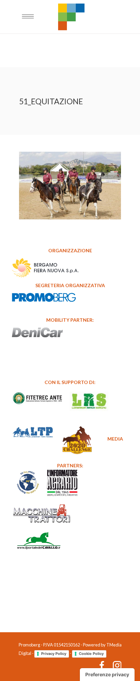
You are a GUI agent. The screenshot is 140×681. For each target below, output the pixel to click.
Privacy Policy (53, 653)
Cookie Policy (91, 653)
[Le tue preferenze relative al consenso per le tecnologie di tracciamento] (107, 674)
